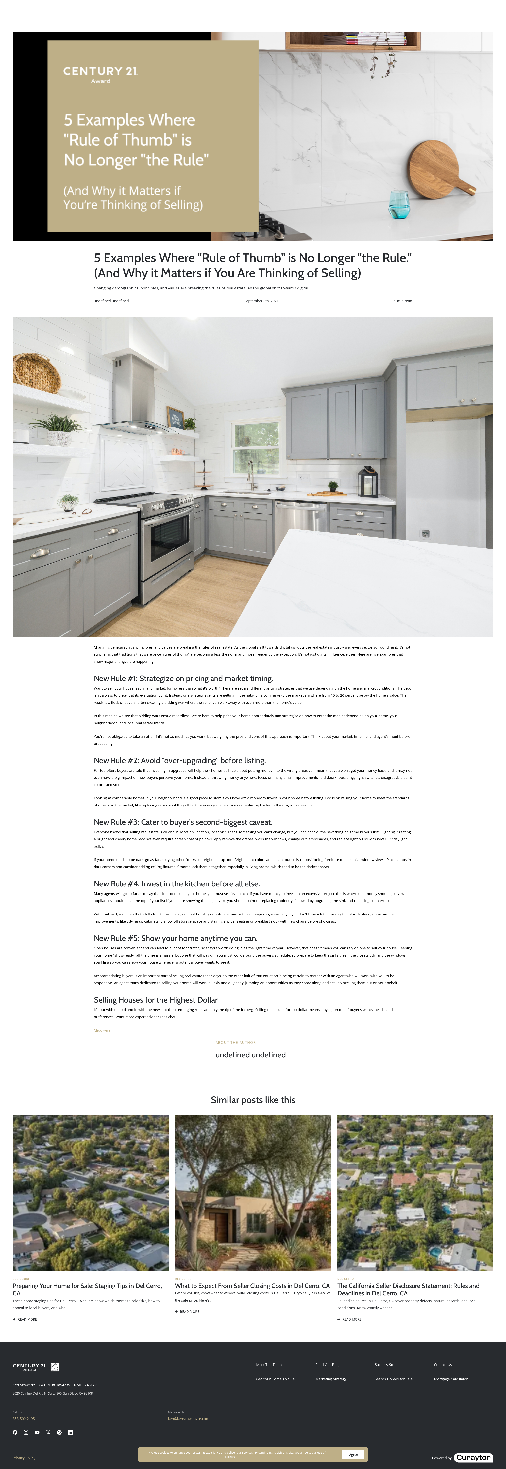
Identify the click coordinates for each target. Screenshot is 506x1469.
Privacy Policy (24, 1457)
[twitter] (48, 1432)
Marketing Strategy (330, 1379)
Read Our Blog (327, 1364)
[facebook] (15, 1432)
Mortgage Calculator (451, 1379)
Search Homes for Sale (394, 1379)
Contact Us (443, 1364)
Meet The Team (269, 1364)
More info (243, 1457)
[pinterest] (59, 1432)
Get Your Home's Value (275, 1379)
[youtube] (37, 1432)
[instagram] (26, 1432)
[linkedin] (70, 1432)
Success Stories (387, 1364)
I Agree (353, 1454)
